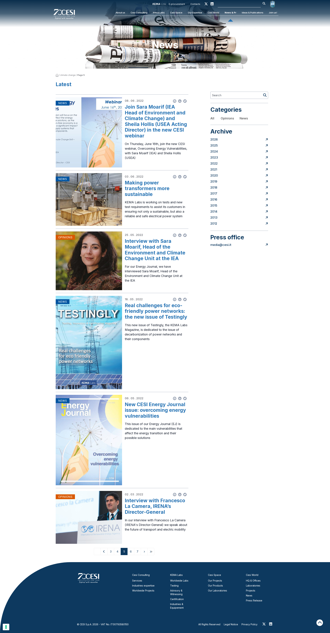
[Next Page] (144, 551)
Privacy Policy (249, 624)
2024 (214, 151)
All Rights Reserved (209, 624)
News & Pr (230, 12)
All (212, 118)
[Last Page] (150, 551)
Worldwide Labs (179, 580)
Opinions (227, 118)
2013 (213, 217)
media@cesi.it (220, 245)
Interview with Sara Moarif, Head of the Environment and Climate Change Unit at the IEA (155, 249)
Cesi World (213, 12)
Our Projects (215, 580)
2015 (213, 205)
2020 (214, 175)
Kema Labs (159, 12)
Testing (174, 585)
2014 (213, 211)
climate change (68, 75)
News (244, 118)
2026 (214, 139)
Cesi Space (176, 12)
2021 (213, 169)
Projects (250, 590)
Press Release (254, 600)
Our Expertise (195, 12)
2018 (213, 187)
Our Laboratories (217, 590)
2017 (213, 193)
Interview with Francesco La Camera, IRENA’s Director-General (155, 506)
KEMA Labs (176, 574)
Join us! (273, 12)
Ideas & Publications (252, 12)
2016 (213, 199)
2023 (214, 157)
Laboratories (253, 585)
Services (137, 580)
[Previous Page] (104, 551)
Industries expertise (143, 585)
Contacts (195, 4)
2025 (214, 145)
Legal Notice (231, 624)
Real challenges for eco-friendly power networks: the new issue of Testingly (156, 311)
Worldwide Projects (143, 590)
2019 (213, 181)
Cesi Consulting (139, 12)
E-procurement (177, 4)
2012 (213, 223)
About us (120, 12)
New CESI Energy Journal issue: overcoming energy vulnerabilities (155, 410)
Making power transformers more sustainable (147, 188)
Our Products (215, 585)
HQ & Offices (253, 580)
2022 (214, 163)
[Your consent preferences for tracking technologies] (6, 627)
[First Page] (97, 551)
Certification (177, 599)
